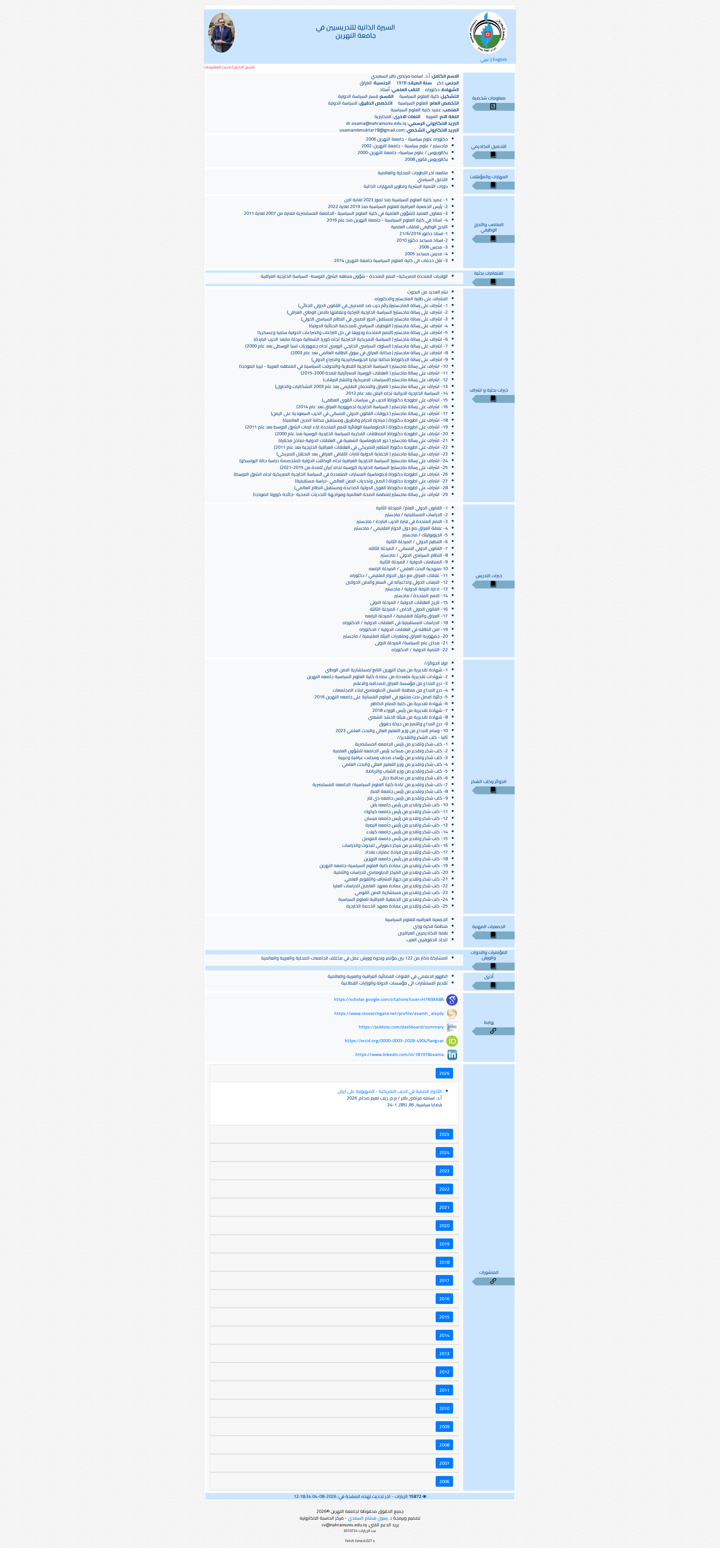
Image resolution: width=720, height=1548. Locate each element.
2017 (444, 1280)
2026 (444, 1073)
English (500, 59)
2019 (444, 1244)
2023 (444, 1170)
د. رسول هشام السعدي (370, 1518)
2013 (444, 1353)
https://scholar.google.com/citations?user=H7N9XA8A (389, 999)
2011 (444, 1390)
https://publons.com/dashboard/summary (401, 1027)
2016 (444, 1298)
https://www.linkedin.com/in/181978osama (400, 1054)
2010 (444, 1408)
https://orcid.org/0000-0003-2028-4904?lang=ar (394, 1040)
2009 (444, 1426)
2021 (444, 1207)
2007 (444, 1463)
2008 (444, 1445)
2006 (444, 1481)
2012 (444, 1372)
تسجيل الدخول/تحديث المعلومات (229, 67)
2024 (444, 1152)
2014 (444, 1335)
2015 (444, 1317)
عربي (484, 59)
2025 (444, 1134)
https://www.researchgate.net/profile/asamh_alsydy (389, 1013)
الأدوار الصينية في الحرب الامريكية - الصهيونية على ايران (390, 1091)
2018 (444, 1262)
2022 (444, 1189)
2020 (444, 1225)
